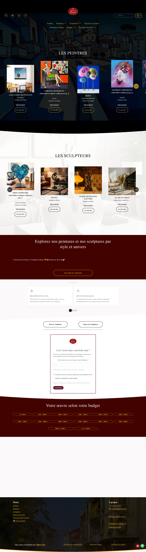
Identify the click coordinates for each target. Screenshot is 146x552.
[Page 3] (76, 310)
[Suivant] (136, 86)
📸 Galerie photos (19, 521)
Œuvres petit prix (19, 515)
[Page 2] (73, 310)
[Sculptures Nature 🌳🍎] (39, 256)
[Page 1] (70, 310)
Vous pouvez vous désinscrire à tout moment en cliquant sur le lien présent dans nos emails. (71, 383)
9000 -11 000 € (60, 428)
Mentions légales (96, 544)
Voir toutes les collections (73, 273)
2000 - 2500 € (103, 414)
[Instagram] (6, 15)
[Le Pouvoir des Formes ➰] (22, 256)
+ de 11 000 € (85, 428)
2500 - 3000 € (123, 414)
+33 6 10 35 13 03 (115, 506)
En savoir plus (20, 110)
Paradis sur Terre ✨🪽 (56, 260)
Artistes (50, 23)
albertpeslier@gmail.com (117, 509)
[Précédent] (9, 86)
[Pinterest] (12, 15)
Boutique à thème (57, 27)
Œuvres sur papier (92, 23)
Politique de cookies (118, 544)
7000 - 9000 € (123, 421)
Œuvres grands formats (21, 518)
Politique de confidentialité (73, 544)
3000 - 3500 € (22, 421)
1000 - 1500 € (63, 414)
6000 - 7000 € (103, 421)
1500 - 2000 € (83, 414)
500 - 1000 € (42, 414)
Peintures (16, 509)
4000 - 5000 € (63, 421)
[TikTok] (19, 15)
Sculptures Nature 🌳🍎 (39, 260)
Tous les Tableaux (55, 324)
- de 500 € (22, 414)
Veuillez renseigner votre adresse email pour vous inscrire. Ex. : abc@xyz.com (68, 369)
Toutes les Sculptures (90, 324)
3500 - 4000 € (42, 421)
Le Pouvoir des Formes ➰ (22, 260)
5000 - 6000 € (83, 421)
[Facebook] (25, 15)
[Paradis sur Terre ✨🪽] (56, 256)
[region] (73, 86)
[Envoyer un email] (138, 546)
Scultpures (16, 512)
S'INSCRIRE (58, 388)
